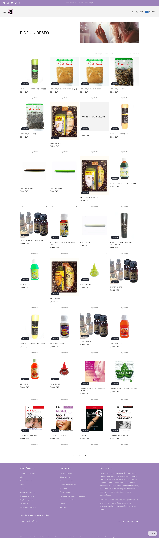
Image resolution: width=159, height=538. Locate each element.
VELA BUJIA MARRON (26, 188)
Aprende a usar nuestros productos (72, 496)
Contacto (63, 504)
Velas (22, 485)
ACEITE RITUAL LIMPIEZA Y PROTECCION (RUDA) (62, 243)
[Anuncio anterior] (49, 3)
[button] (4, 11)
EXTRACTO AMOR (85, 341)
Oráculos (23, 488)
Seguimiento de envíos (68, 485)
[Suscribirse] (56, 521)
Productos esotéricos (27, 473)
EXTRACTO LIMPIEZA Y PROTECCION (31, 240)
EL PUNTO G (84, 436)
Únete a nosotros (66, 492)
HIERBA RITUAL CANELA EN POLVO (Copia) (63, 89)
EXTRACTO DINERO (116, 287)
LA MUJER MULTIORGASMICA (59, 436)
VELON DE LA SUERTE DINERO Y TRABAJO (33, 344)
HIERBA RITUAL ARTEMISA (118, 89)
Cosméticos (24, 504)
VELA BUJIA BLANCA (86, 243)
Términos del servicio (89, 537)
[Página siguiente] (85, 455)
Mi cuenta (63, 488)
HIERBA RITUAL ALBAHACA (28, 134)
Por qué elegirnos (66, 473)
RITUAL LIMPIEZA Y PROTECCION (90, 198)
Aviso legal (112, 537)
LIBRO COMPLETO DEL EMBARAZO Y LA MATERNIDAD (92, 390)
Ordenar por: (98, 54)
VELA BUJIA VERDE (56, 188)
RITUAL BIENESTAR (56, 143)
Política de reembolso (60, 537)
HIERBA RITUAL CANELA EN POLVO (91, 89)
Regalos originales (26, 500)
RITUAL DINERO (55, 299)
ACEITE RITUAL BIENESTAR (93, 117)
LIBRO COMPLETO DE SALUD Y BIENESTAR (123, 389)
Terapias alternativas (27, 496)
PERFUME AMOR (55, 384)
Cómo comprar (65, 477)
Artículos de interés (67, 500)
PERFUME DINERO (85, 285)
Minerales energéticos (27, 492)
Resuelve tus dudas (67, 481)
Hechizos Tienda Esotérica (32, 537)
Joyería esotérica (26, 481)
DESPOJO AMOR (25, 384)
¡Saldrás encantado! (45, 537)
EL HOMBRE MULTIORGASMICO (119, 436)
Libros (22, 477)
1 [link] (73, 455)
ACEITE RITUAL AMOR (116, 344)
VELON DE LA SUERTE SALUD (119, 134)
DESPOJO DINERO (25, 285)
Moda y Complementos (28, 507)
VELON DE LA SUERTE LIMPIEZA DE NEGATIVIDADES (121, 243)
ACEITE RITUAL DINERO (57, 344)
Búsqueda (63, 507)
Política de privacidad (74, 537)
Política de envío (102, 537)
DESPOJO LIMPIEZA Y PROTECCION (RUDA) (123, 183)
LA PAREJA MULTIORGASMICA (29, 436)
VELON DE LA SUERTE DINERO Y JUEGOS (33, 89)
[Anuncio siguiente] (109, 3)
